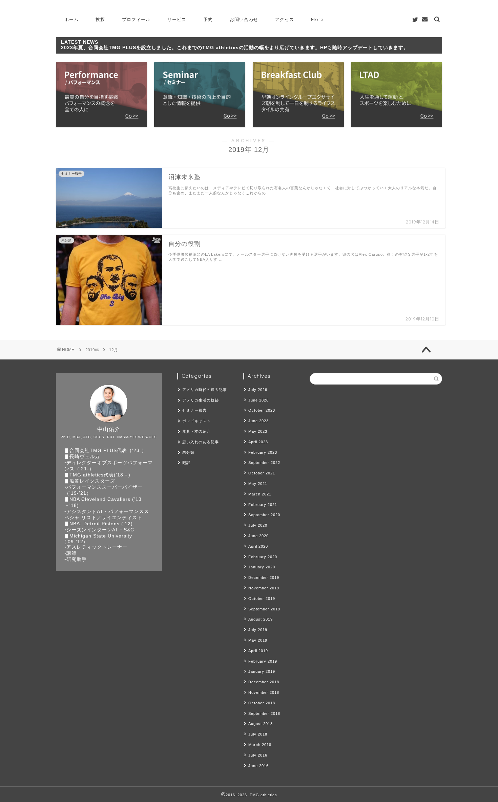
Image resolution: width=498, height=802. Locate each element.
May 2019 (257, 640)
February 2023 (262, 452)
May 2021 (257, 484)
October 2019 (261, 598)
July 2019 (257, 630)
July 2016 (257, 755)
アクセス (284, 19)
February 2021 (262, 505)
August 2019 (260, 619)
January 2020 (261, 567)
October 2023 (261, 410)
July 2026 (257, 390)
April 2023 (258, 442)
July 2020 (257, 525)
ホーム (71, 19)
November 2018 (263, 692)
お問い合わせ (244, 19)
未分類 (188, 452)
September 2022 (264, 463)
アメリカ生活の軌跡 (200, 400)
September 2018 (264, 713)
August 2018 (260, 724)
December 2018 (263, 682)
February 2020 (262, 557)
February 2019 (262, 661)
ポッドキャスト (196, 421)
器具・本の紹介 (196, 431)
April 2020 (258, 546)
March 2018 (259, 745)
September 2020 (264, 515)
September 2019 (264, 609)
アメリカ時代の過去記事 (204, 390)
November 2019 (263, 588)
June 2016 (258, 766)
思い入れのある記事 (200, 442)
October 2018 (261, 703)
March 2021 (259, 494)
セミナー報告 (194, 410)
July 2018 (257, 734)
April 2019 (258, 651)
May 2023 (257, 431)
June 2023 (258, 421)
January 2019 (261, 671)
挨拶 (100, 19)
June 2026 (258, 400)
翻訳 (186, 463)
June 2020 (258, 536)
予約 (208, 19)
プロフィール (136, 19)
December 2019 (263, 577)
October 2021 (261, 473)
